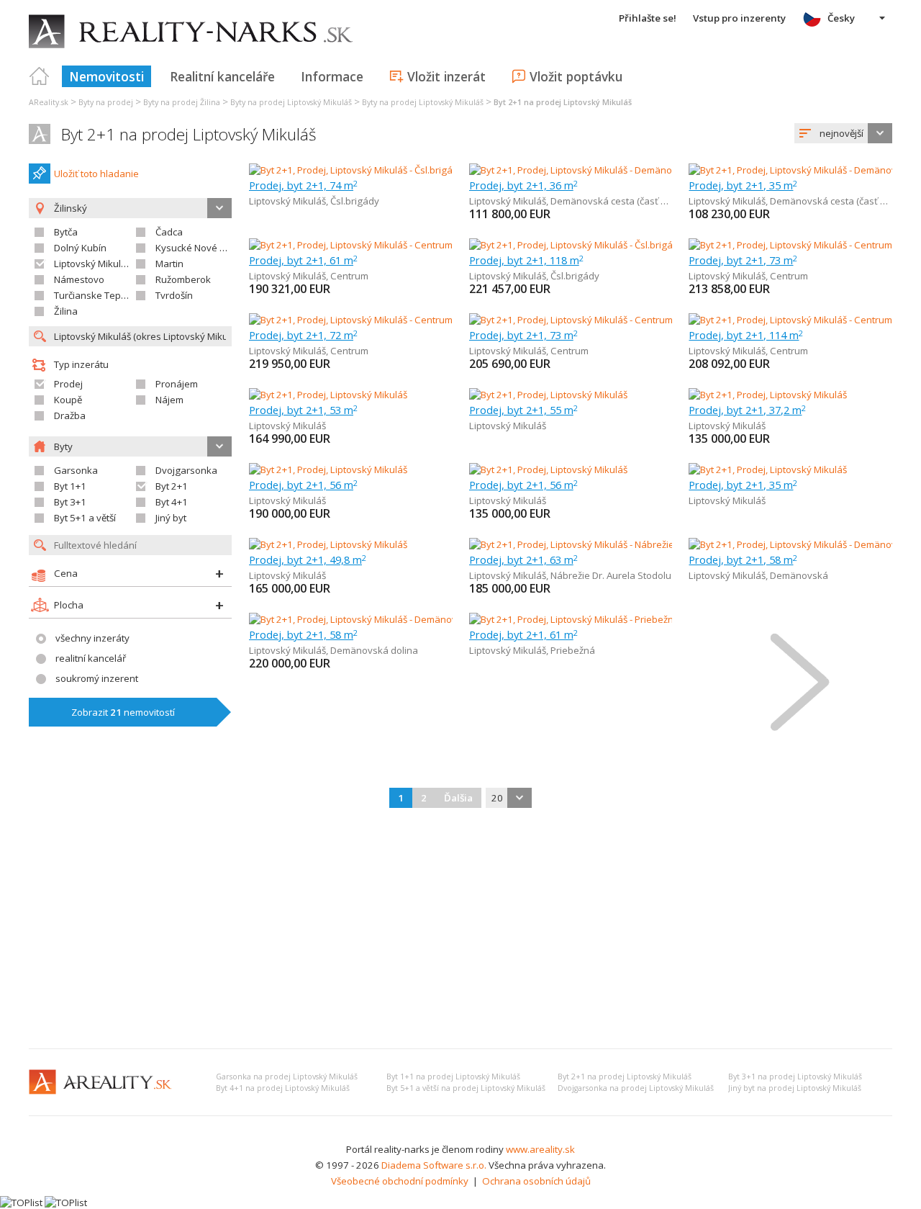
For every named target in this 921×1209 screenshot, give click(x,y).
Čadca (169, 231)
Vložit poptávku (576, 76)
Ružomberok (183, 279)
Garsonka (76, 470)
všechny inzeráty (92, 638)
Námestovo (79, 279)
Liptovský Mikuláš (92, 263)
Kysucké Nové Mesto (201, 247)
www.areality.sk (540, 1149)
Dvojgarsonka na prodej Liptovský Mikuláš (636, 1088)
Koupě (68, 399)
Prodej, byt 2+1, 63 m (523, 559)
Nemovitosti (106, 76)
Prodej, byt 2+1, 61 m (303, 260)
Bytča (66, 231)
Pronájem (176, 383)
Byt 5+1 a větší (85, 517)
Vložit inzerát (446, 76)
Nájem (169, 399)
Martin (169, 263)
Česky (841, 18)
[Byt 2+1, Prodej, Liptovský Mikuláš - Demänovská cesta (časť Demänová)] (626, 169)
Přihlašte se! (647, 18)
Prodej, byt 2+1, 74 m (303, 185)
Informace (332, 76)
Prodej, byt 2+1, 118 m (526, 260)
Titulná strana (39, 76)
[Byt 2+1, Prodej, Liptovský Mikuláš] (328, 394)
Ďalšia (458, 797)
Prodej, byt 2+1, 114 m (746, 335)
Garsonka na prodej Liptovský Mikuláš (287, 1076)
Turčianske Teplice (94, 295)
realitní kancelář (90, 658)
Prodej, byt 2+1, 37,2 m (747, 410)
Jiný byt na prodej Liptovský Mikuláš (794, 1088)
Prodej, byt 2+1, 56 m (303, 484)
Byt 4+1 (171, 501)
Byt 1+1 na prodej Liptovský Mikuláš (453, 1076)
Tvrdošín (174, 295)
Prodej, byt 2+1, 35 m (743, 185)
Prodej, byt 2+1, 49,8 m (307, 559)
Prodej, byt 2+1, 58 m (743, 559)
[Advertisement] (460, 929)
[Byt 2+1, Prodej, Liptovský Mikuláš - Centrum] (351, 244)
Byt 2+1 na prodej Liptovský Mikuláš (189, 134)
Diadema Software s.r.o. (433, 1165)
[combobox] (843, 133)
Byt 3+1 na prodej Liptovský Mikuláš (795, 1076)
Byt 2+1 (171, 486)
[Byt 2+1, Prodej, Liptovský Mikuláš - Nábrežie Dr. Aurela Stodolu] (606, 544)
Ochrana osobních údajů (536, 1180)
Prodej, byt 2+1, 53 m (303, 410)
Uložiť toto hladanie (96, 173)
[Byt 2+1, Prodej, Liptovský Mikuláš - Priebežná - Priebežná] (594, 619)
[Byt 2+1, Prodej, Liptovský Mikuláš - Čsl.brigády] (351, 169)
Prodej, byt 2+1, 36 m (523, 185)
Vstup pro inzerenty (739, 18)
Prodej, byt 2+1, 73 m (743, 260)
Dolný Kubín (80, 247)
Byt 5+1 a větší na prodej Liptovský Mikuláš (465, 1088)
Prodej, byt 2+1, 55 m (523, 410)
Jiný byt (170, 517)
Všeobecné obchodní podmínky (399, 1180)
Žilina (66, 311)
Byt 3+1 (70, 501)
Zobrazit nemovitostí (123, 712)
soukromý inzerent (96, 678)
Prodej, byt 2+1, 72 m (303, 335)
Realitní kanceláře (222, 76)
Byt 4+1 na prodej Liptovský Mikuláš (283, 1088)
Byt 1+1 (70, 486)
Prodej (68, 383)
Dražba (70, 415)
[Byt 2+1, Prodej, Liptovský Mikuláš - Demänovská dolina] (370, 619)
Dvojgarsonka (186, 470)
